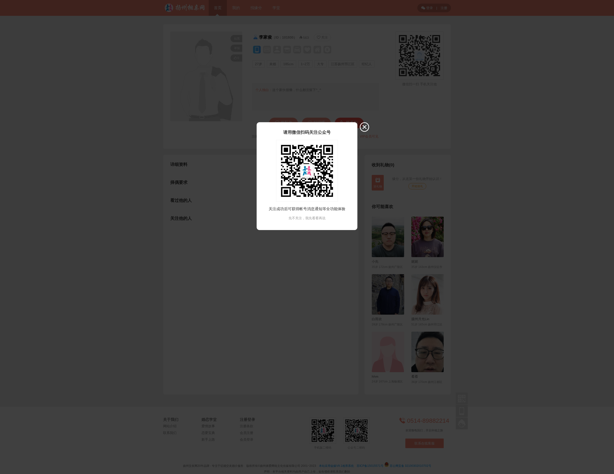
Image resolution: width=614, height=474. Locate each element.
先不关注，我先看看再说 (307, 218)
